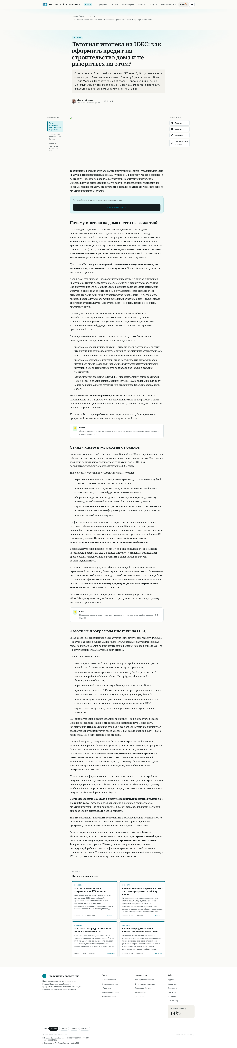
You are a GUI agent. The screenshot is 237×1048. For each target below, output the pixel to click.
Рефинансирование (110, 992)
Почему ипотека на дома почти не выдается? (55, 126)
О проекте (172, 988)
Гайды (152, 4)
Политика (172, 996)
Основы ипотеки (109, 980)
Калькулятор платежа (144, 980)
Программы (103, 4)
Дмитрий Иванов (85, 100)
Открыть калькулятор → (117, 207)
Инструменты (167, 4)
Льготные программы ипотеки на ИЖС (53, 147)
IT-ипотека (106, 988)
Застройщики (128, 4)
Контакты (172, 992)
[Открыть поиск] (185, 4)
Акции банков (141, 992)
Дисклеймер (173, 1001)
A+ (191, 4)
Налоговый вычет (109, 996)
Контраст (84, 1028)
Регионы (142, 4)
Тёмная (74, 1028)
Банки (115, 4)
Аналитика (172, 984)
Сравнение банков (143, 988)
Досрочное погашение (145, 984)
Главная (75, 16)
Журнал (83, 16)
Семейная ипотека (110, 984)
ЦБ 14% (88, 4)
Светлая (64, 1028)
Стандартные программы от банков (54, 136)
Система (53, 1028)
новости (92, 16)
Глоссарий (139, 996)
